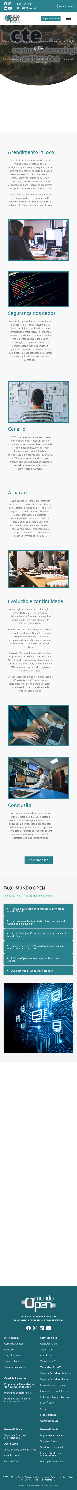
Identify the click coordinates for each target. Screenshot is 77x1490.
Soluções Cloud (48, 1441)
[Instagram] (10, 4)
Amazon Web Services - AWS (20, 1449)
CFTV (43, 1408)
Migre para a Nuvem (51, 1435)
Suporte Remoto (13, 1361)
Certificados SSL (49, 1420)
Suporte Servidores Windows (56, 1373)
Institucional (11, 1337)
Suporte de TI (47, 1349)
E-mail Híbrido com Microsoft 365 (51, 1454)
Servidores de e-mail (51, 1447)
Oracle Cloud (11, 1461)
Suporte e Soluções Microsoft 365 (15, 1436)
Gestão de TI (47, 1355)
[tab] (38, 910)
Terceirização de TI (50, 1367)
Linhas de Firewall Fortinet (55, 1390)
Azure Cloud (11, 1443)
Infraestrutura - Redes (52, 1385)
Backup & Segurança (51, 1461)
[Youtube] (10, 8)
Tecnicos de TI (48, 1361)
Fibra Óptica (47, 1402)
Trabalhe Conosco (14, 1355)
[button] (68, 19)
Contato (9, 1349)
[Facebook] (5, 4)
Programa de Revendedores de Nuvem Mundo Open (19, 1385)
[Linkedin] (5, 8)
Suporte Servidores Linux (54, 1379)
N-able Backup (48, 1414)
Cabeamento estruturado (54, 1396)
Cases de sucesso (13, 1343)
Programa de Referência (18, 1392)
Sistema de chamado (15, 1367)
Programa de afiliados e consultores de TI (17, 1400)
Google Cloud (12, 1455)
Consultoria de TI (49, 1343)
